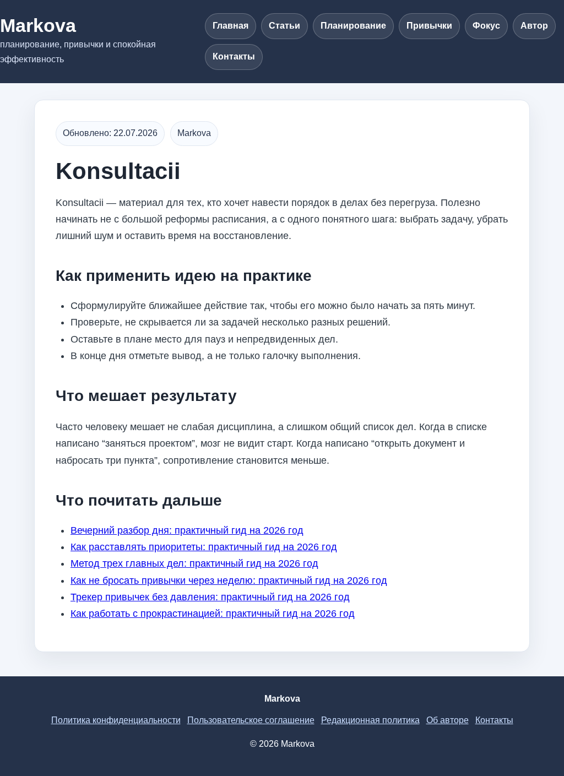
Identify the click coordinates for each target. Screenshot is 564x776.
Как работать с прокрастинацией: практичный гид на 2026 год (212, 613)
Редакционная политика (370, 720)
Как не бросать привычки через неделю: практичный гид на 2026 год (228, 580)
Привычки (429, 25)
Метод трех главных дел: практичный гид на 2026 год (194, 563)
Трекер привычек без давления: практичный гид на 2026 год (210, 597)
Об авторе (447, 720)
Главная (230, 25)
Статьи (284, 25)
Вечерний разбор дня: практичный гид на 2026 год (186, 530)
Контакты (234, 56)
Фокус (486, 25)
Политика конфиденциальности (116, 720)
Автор (534, 25)
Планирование (353, 25)
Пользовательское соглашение (250, 720)
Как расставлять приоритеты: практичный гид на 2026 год (203, 546)
